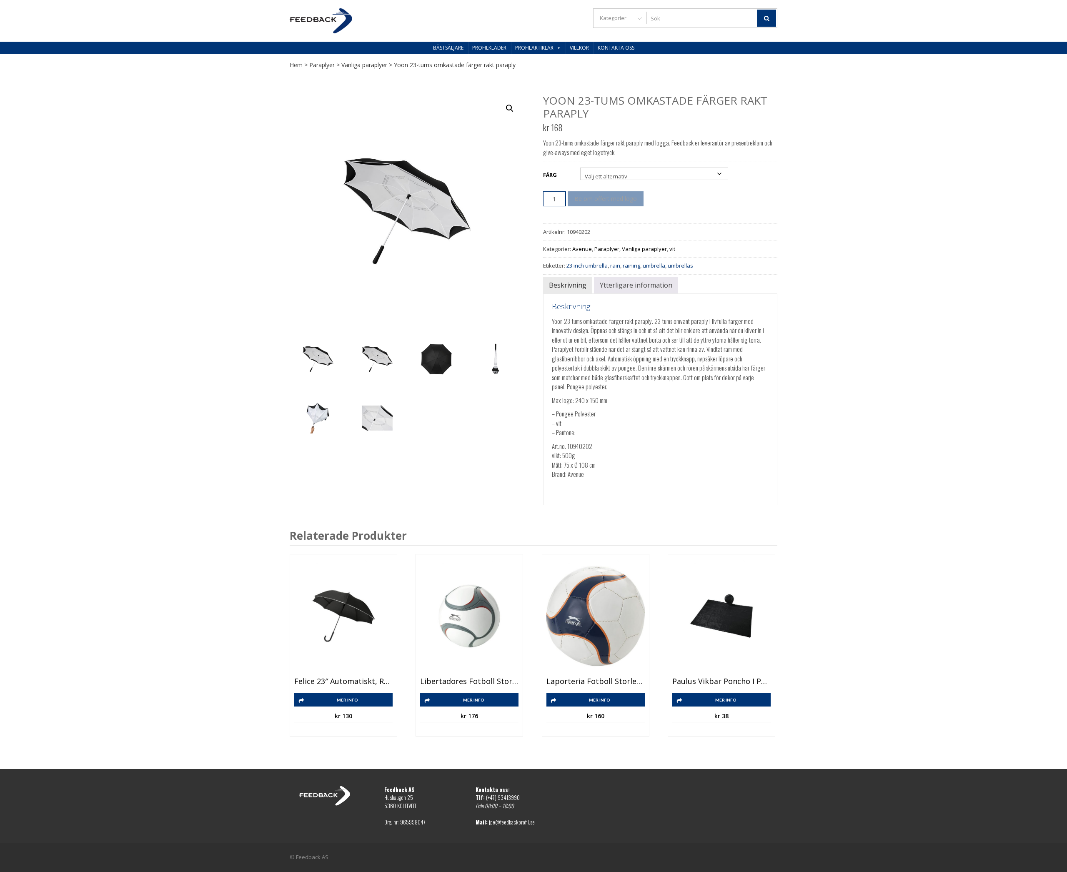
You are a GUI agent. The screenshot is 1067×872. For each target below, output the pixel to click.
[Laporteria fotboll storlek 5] (595, 616)
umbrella (654, 265)
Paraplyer (322, 65)
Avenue (582, 249)
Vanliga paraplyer (364, 65)
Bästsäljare (448, 47)
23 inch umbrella (587, 265)
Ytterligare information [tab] (636, 285)
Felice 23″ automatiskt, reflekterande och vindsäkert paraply (343, 681)
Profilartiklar (534, 47)
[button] (509, 108)
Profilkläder (489, 47)
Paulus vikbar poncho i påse (721, 681)
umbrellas (680, 265)
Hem (296, 65)
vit (672, 249)
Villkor (579, 47)
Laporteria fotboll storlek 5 (595, 681)
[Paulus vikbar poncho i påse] (721, 616)
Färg (550, 174)
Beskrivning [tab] (567, 285)
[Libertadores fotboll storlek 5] (469, 616)
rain (615, 265)
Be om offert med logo (605, 199)
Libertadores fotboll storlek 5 (469, 681)
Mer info (347, 699)
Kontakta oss (616, 47)
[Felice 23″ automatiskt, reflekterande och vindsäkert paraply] (343, 616)
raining (631, 265)
